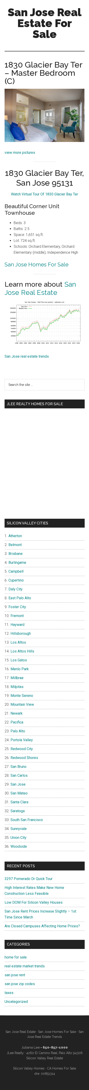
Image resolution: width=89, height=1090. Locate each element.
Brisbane (15, 553)
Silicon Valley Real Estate (44, 1058)
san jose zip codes (20, 984)
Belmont (15, 545)
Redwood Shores (24, 758)
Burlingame (17, 562)
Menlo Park (19, 669)
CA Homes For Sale (61, 1068)
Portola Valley (21, 740)
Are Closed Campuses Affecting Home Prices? (42, 926)
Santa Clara (19, 802)
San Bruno (18, 766)
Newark (16, 713)
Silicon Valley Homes (28, 1068)
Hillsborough (20, 633)
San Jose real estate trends (27, 356)
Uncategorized (16, 1001)
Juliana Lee (30, 1047)
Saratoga (17, 811)
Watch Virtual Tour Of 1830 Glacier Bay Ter (44, 194)
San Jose (18, 784)
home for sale (16, 957)
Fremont (17, 616)
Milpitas (17, 687)
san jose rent (15, 975)
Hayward (17, 624)
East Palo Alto (19, 598)
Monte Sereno (21, 695)
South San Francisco (26, 820)
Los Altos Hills (22, 651)
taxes (9, 993)
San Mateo (19, 793)
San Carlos (19, 775)
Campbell (16, 571)
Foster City (17, 607)
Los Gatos (18, 660)
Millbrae (17, 678)
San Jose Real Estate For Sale (44, 23)
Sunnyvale (18, 829)
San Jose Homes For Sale (36, 264)
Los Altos (18, 642)
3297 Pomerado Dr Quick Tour (28, 879)
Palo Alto (17, 731)
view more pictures (20, 152)
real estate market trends (25, 966)
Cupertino (16, 580)
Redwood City (21, 749)
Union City (18, 837)
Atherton (15, 536)
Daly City (15, 589)
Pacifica (16, 722)
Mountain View (22, 704)
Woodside (18, 846)
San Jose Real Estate (40, 288)
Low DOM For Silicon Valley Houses (34, 902)
